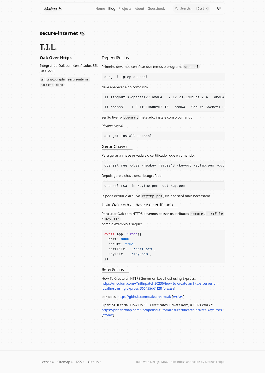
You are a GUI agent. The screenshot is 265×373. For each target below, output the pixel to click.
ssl (42, 79)
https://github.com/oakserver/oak (144, 296)
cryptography (56, 79)
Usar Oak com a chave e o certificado (137, 204)
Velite (196, 362)
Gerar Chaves (115, 146)
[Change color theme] (219, 8)
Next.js (155, 362)
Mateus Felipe (214, 362)
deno (59, 85)
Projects (125, 8)
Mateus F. (52, 8)
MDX (164, 362)
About (139, 8)
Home (100, 8)
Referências (113, 269)
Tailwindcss (177, 362)
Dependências (115, 57)
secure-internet (78, 79)
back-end (47, 85)
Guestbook (156, 8)
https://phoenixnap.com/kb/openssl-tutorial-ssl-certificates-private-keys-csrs (162, 310)
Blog (111, 8)
